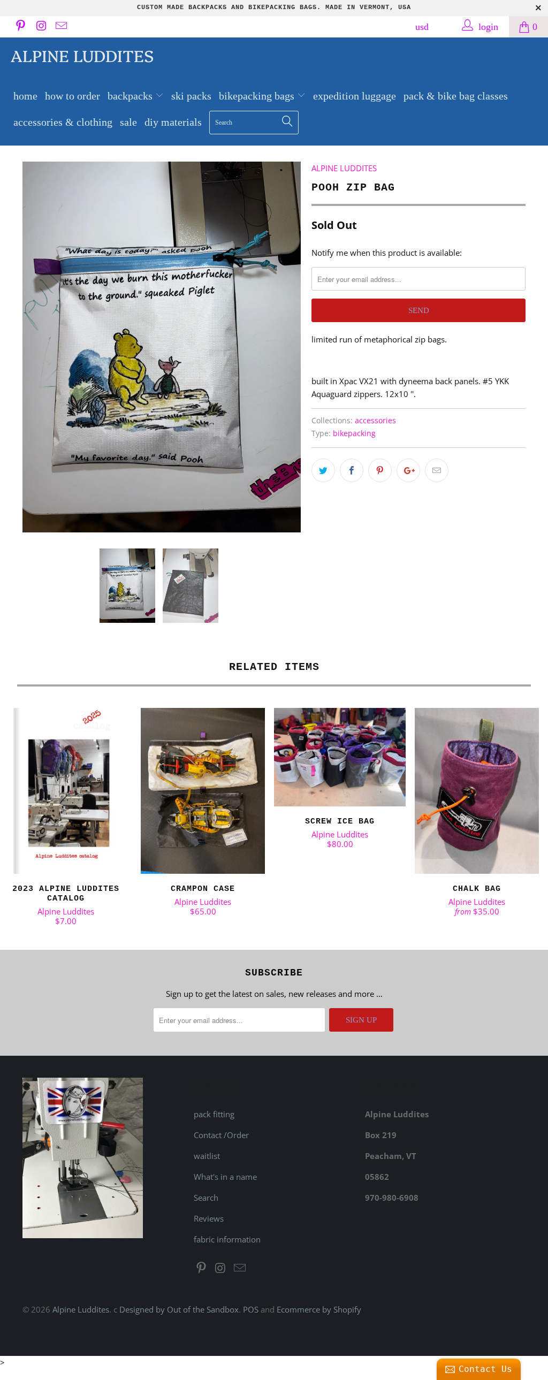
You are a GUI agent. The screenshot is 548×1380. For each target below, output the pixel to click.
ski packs (191, 96)
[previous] (37, 347)
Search (206, 1197)
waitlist (207, 1155)
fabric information (227, 1239)
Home (25, 96)
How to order (72, 96)
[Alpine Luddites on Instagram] (40, 26)
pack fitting (214, 1114)
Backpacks (131, 96)
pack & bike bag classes (456, 96)
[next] (286, 347)
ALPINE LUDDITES (344, 168)
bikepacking (354, 433)
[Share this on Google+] (408, 470)
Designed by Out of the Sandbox (179, 1309)
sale (128, 122)
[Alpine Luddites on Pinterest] (19, 26)
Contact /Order (221, 1135)
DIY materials (173, 122)
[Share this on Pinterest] (380, 470)
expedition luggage (354, 96)
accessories (375, 420)
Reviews (209, 1218)
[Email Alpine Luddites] (60, 26)
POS (250, 1309)
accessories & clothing (62, 122)
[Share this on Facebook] (351, 470)
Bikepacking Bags (258, 96)
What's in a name (225, 1176)
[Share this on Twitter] (323, 470)
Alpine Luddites (82, 55)
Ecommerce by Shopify (319, 1309)
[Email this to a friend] (436, 470)
